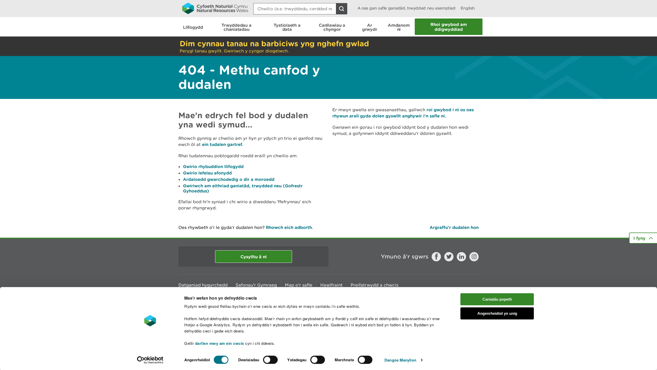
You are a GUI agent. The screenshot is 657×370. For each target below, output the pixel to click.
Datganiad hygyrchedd (203, 285)
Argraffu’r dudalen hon (454, 227)
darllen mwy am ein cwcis (219, 343)
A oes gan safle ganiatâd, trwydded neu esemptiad (407, 8)
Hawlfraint (331, 285)
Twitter (448, 256)
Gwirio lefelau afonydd (207, 172)
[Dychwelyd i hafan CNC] (215, 8)
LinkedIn (461, 256)
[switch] (270, 360)
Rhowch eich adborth (289, 227)
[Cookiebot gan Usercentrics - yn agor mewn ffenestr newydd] (150, 360)
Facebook (436, 256)
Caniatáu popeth (497, 299)
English (468, 8)
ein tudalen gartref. (222, 144)
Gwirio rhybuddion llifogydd (213, 166)
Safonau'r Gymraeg (256, 285)
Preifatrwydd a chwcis (374, 285)
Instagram (474, 256)
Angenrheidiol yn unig (497, 313)
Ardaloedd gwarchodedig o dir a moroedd (228, 179)
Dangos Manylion (400, 360)
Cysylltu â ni (253, 256)
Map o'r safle (298, 285)
